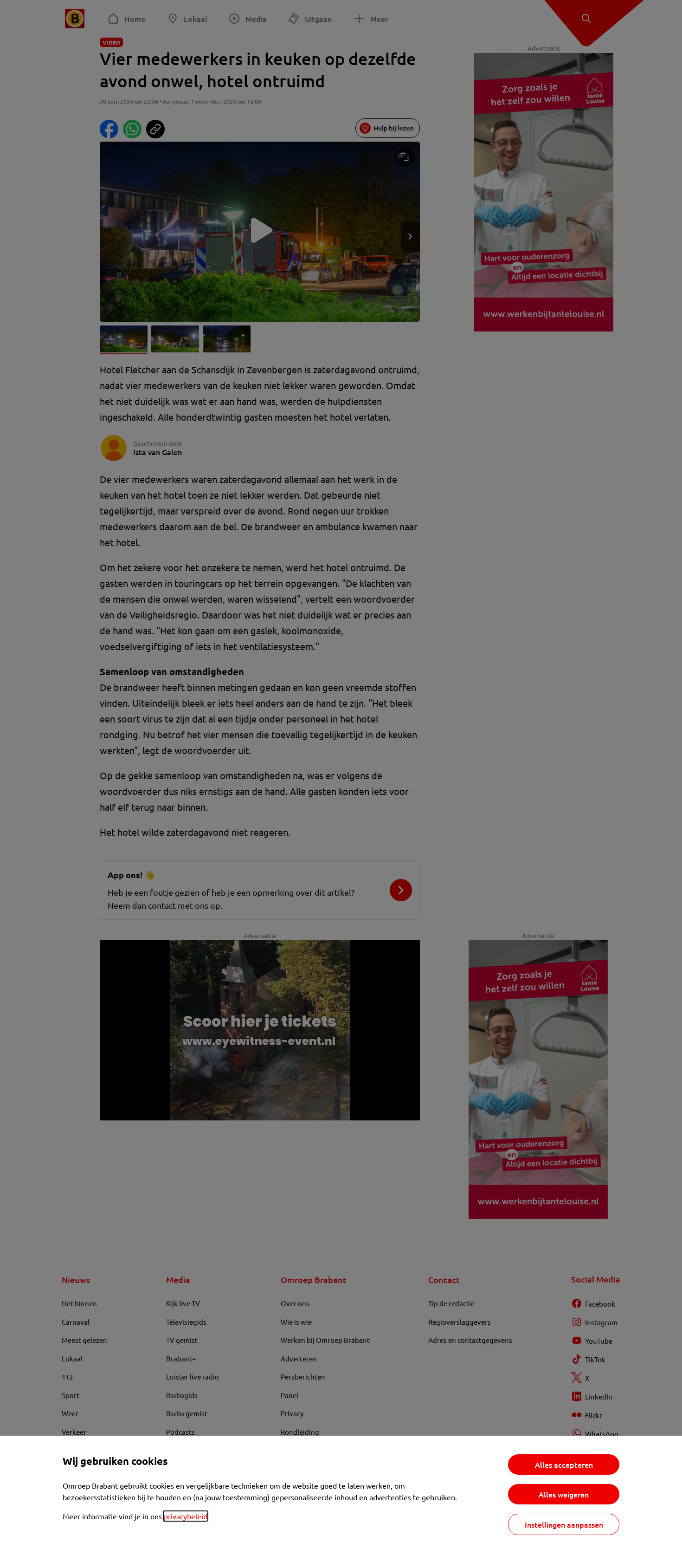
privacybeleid (185, 1516)
